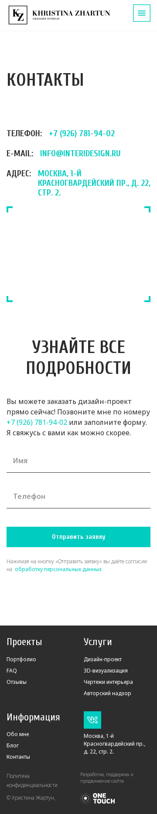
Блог (13, 745)
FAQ (12, 670)
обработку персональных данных (58, 569)
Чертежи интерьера (108, 682)
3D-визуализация (106, 670)
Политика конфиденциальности (32, 780)
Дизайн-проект (103, 659)
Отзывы (17, 682)
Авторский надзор (107, 693)
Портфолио (21, 659)
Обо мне (18, 734)
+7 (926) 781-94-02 (37, 422)
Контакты (18, 756)
